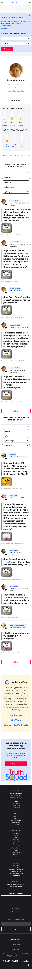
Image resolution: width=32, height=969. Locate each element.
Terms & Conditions (16, 939)
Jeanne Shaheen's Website (16, 91)
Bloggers (13, 454)
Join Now (7, 49)
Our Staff (16, 865)
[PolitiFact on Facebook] (16, 912)
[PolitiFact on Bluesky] (19, 912)
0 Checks (14, 147)
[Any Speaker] (16, 436)
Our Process (16, 715)
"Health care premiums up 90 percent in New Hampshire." (16, 636)
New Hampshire (16, 842)
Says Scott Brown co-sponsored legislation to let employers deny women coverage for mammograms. (16, 382)
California (16, 833)
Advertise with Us (16, 871)
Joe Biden (16, 824)
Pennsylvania (16, 848)
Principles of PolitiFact (23, 155)
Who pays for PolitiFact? (16, 725)
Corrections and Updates (16, 873)
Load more (16, 411)
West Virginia (16, 852)
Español (21, 8)
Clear (27, 172)
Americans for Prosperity (18, 625)
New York (16, 844)
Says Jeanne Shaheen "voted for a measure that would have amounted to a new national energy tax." (16, 598)
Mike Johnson (16, 822)
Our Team (16, 720)
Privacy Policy (16, 944)
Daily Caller (13, 496)
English (11, 8)
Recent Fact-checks (16, 886)
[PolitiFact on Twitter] (12, 912)
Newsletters (16, 875)
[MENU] (3, 2)
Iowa (16, 837)
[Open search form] (30, 2)
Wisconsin (16, 854)
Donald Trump (16, 816)
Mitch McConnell (16, 820)
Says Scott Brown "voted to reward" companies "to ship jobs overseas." (17, 300)
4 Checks (12, 125)
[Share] (28, 965)
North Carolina (16, 846)
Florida (16, 835)
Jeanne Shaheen (15, 201)
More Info (4, 28)
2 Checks (4, 125)
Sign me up (16, 764)
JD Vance (16, 818)
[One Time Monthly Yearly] (16, 43)
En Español (16, 867)
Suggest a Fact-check (16, 894)
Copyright (16, 949)
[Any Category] (16, 445)
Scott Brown (14, 550)
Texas (16, 850)
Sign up (16, 929)
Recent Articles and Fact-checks (16, 884)
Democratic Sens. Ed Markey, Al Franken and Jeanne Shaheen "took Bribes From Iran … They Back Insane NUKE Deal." (15, 468)
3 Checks (7, 147)
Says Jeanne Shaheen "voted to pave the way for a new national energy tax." (17, 562)
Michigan (16, 839)
